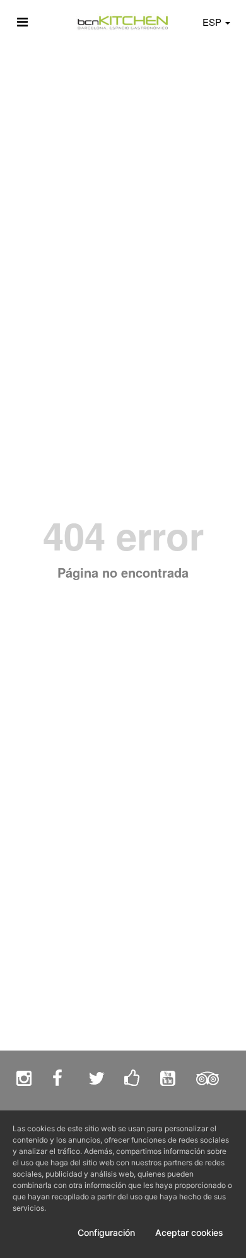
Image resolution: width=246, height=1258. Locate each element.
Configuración (106, 1232)
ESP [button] (213, 21)
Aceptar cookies (189, 1232)
